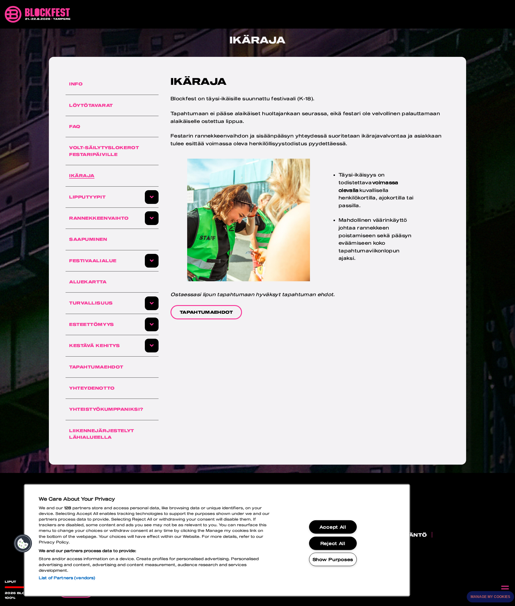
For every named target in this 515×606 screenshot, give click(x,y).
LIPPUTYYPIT (87, 196)
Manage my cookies (490, 597)
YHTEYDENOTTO (92, 388)
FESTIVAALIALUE (93, 260)
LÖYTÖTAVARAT (91, 105)
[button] (22, 543)
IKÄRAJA (81, 175)
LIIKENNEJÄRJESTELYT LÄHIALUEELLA (101, 434)
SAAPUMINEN (88, 239)
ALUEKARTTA (88, 281)
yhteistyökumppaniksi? (106, 409)
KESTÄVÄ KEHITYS (94, 345)
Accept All (332, 527)
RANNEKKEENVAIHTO (99, 218)
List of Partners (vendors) (67, 577)
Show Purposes (333, 559)
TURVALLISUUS (91, 302)
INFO (76, 83)
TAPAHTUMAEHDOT (96, 366)
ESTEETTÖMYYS (91, 324)
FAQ (74, 126)
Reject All (332, 543)
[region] (217, 540)
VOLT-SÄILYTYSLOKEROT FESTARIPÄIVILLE (104, 151)
